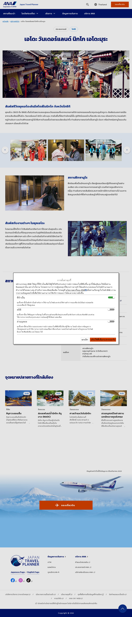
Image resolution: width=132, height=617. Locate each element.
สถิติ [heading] (19, 309)
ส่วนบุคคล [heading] (22, 321)
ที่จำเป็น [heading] (21, 297)
